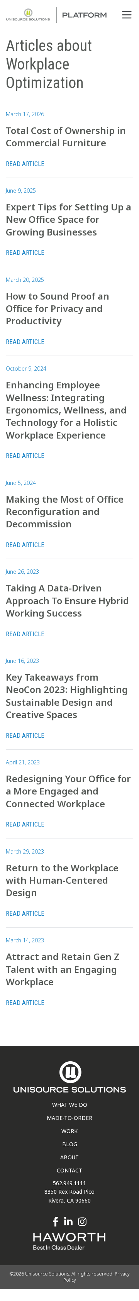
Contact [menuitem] (69, 1170)
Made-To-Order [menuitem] (69, 1117)
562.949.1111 (69, 1183)
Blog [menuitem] (69, 1144)
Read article (25, 164)
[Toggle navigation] (127, 15)
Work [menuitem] (69, 1131)
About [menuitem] (69, 1157)
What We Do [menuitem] (69, 1104)
